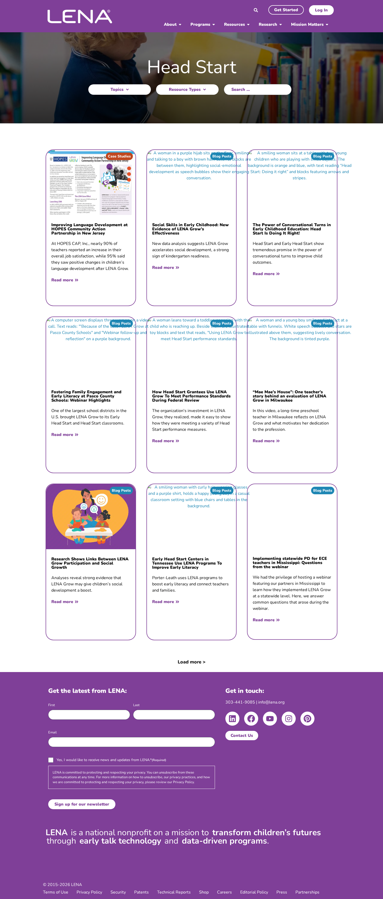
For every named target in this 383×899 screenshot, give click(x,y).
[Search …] (256, 11)
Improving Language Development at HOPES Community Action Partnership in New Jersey (89, 229)
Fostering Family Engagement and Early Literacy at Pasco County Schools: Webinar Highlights (86, 396)
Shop (204, 892)
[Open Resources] (248, 24)
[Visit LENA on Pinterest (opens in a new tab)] (307, 719)
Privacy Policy (183, 782)
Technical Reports (174, 892)
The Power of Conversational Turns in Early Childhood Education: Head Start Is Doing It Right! (292, 229)
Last (136, 705)
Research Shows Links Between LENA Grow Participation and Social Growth (89, 563)
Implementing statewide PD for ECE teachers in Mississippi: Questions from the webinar (290, 563)
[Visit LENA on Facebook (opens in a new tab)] (251, 719)
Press (281, 892)
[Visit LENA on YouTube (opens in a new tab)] (270, 719)
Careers (224, 892)
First (51, 705)
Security (118, 892)
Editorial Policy (254, 892)
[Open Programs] (214, 24)
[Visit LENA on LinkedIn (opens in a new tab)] (232, 719)
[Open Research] (281, 24)
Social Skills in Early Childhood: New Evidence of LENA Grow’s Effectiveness (190, 229)
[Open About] (180, 24)
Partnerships (307, 892)
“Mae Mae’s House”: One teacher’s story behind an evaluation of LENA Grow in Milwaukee (289, 396)
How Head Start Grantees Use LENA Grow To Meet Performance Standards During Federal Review (191, 396)
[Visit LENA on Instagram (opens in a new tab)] (289, 719)
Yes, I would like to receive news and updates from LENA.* (111, 759)
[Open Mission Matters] (327, 24)
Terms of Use (55, 892)
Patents (141, 892)
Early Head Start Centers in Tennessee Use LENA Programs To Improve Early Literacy (187, 563)
